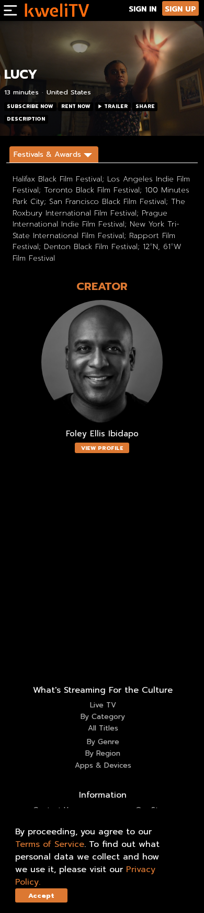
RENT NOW (75, 106)
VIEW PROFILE (102, 448)
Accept (41, 895)
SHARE (145, 106)
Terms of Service (49, 844)
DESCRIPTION (26, 119)
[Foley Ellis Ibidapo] (102, 362)
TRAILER (116, 106)
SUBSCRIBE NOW (30, 106)
